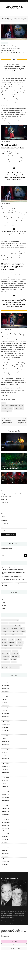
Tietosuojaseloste (17, 951)
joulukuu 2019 (5, 831)
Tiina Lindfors (5, 659)
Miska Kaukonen (21, 636)
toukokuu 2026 (5, 682)
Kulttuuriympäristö (13, 631)
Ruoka (3, 608)
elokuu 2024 (5, 733)
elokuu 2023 (5, 752)
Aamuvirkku (4, 597)
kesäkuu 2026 (5, 680)
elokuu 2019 (5, 842)
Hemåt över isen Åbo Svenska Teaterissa (11, 449)
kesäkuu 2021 (5, 783)
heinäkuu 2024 (5, 736)
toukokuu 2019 (5, 847)
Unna (5, 52)
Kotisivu (3, 527)
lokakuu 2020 (5, 805)
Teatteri (21, 408)
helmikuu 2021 (5, 794)
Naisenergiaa (12, 642)
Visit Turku (4, 667)
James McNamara (6, 625)
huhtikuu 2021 (5, 789)
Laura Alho (22, 631)
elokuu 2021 (5, 780)
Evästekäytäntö (10, 951)
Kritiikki (3, 402)
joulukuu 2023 (5, 747)
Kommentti (4, 499)
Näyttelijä (20, 642)
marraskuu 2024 (6, 724)
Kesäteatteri (5, 628)
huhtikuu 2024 (5, 741)
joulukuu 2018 (5, 859)
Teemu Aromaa (15, 656)
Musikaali (11, 639)
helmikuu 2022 (5, 777)
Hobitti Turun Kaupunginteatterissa (10, 468)
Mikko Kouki (5, 636)
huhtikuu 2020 (5, 819)
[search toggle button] (26, 1)
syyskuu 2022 (5, 769)
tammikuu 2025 (5, 719)
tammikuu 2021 (5, 797)
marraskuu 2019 (5, 833)
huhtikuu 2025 (5, 710)
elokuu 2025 (5, 702)
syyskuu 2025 (5, 699)
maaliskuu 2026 (5, 685)
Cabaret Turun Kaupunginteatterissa (10, 482)
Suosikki (16, 408)
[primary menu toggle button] (14, 14)
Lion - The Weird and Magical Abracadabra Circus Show (12, 405)
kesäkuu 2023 (5, 755)
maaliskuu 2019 (5, 853)
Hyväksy (14, 941)
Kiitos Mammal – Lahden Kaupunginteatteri (12, 576)
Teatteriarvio (5, 653)
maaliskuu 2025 (5, 713)
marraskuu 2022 (6, 766)
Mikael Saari (19, 634)
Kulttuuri (4, 43)
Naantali (4, 642)
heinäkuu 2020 (5, 811)
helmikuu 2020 (5, 825)
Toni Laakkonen (5, 662)
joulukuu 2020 (5, 800)
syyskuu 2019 (5, 839)
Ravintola (11, 645)
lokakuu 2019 (5, 836)
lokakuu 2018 (5, 864)
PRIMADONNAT (14, 7)
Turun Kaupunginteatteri (6, 411)
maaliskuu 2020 (6, 822)
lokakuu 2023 (5, 749)
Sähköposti (4, 520)
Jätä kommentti (21, 52)
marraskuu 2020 (6, 803)
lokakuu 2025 (5, 696)
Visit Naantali (18, 664)
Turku (13, 662)
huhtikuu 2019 (5, 850)
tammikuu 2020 (6, 828)
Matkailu (4, 605)
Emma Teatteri (14, 620)
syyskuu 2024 (5, 730)
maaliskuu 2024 (5, 744)
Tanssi (11, 648)
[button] (26, 926)
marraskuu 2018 (5, 861)
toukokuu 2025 (5, 708)
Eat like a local (5, 620)
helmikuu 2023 (5, 761)
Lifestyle (4, 602)
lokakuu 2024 (5, 727)
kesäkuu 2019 (5, 845)
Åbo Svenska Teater (14, 667)
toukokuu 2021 (5, 786)
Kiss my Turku (13, 628)
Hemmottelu (13, 622)
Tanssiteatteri (18, 648)
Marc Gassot (4, 408)
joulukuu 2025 (5, 691)
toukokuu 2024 (5, 738)
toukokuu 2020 (5, 817)
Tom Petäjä (13, 659)
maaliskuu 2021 (5, 791)
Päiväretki (4, 645)
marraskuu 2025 (6, 694)
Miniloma (12, 636)
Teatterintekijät (5, 656)
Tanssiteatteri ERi (6, 650)
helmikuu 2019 (5, 856)
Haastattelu (4, 622)
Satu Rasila (19, 645)
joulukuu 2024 (5, 722)
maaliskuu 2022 (5, 775)
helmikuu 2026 (5, 688)
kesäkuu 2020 (5, 814)
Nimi (2, 513)
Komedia (21, 628)
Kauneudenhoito (16, 625)
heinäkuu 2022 (5, 772)
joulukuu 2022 (5, 763)
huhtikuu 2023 (5, 758)
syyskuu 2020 (5, 808)
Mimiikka (10, 408)
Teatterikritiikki (14, 653)
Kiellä (14, 945)
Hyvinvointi (21, 622)
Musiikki (4, 639)
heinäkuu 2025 (5, 705)
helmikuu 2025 (5, 716)
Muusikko (18, 639)
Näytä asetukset (14, 948)
